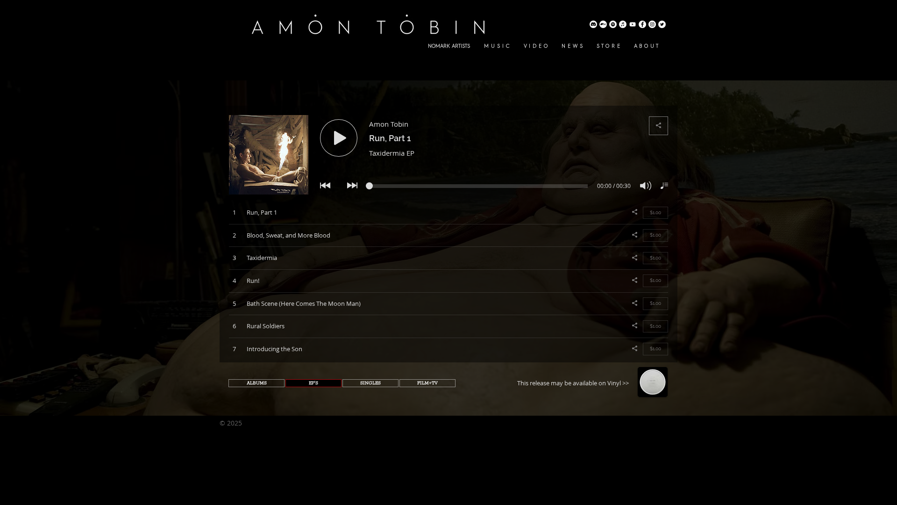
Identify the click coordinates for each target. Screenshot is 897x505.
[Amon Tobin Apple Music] (622, 24)
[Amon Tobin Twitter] (662, 24)
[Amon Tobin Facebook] (642, 24)
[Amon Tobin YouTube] (632, 24)
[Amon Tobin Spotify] (613, 24)
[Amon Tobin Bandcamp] (603, 24)
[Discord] (593, 24)
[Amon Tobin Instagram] (652, 24)
